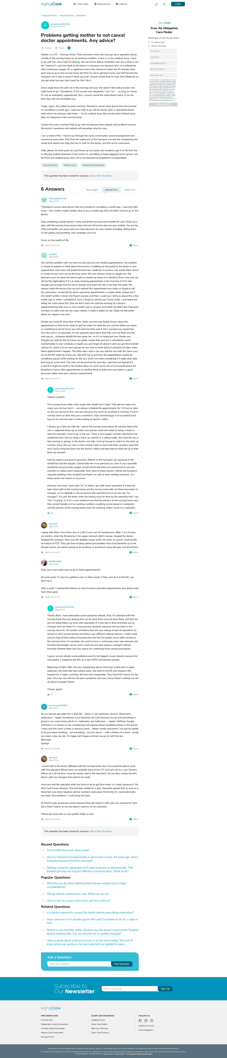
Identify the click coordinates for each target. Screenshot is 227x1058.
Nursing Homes (47, 1037)
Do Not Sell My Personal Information (139, 1054)
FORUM (123, 4)
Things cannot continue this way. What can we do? (78, 894)
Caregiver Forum (98, 1020)
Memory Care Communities (52, 1032)
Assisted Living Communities (53, 1028)
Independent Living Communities (54, 1024)
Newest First (111, 189)
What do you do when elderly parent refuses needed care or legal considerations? (86, 885)
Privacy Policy (159, 99)
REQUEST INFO (163, 104)
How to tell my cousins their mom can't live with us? (78, 901)
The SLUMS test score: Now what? (68, 850)
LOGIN (178, 4)
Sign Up (165, 988)
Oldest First (129, 189)
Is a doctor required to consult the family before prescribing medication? (90, 912)
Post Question (121, 964)
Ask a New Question (101, 175)
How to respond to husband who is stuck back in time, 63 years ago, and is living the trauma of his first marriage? (92, 859)
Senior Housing (158, 46)
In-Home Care (158, 42)
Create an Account (146, 1026)
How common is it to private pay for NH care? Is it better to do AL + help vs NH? (92, 921)
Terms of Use (108, 1054)
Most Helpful (92, 189)
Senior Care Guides (99, 1024)
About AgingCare (146, 1030)
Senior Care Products (100, 1032)
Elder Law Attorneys (99, 1028)
